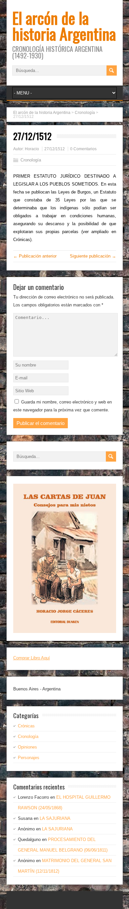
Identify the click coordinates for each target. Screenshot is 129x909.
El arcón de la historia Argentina (64, 25)
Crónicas (26, 725)
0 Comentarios (83, 149)
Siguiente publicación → (93, 256)
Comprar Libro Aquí (31, 657)
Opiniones (27, 747)
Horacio (32, 149)
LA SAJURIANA (55, 818)
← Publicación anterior (35, 256)
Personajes (28, 757)
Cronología (31, 159)
